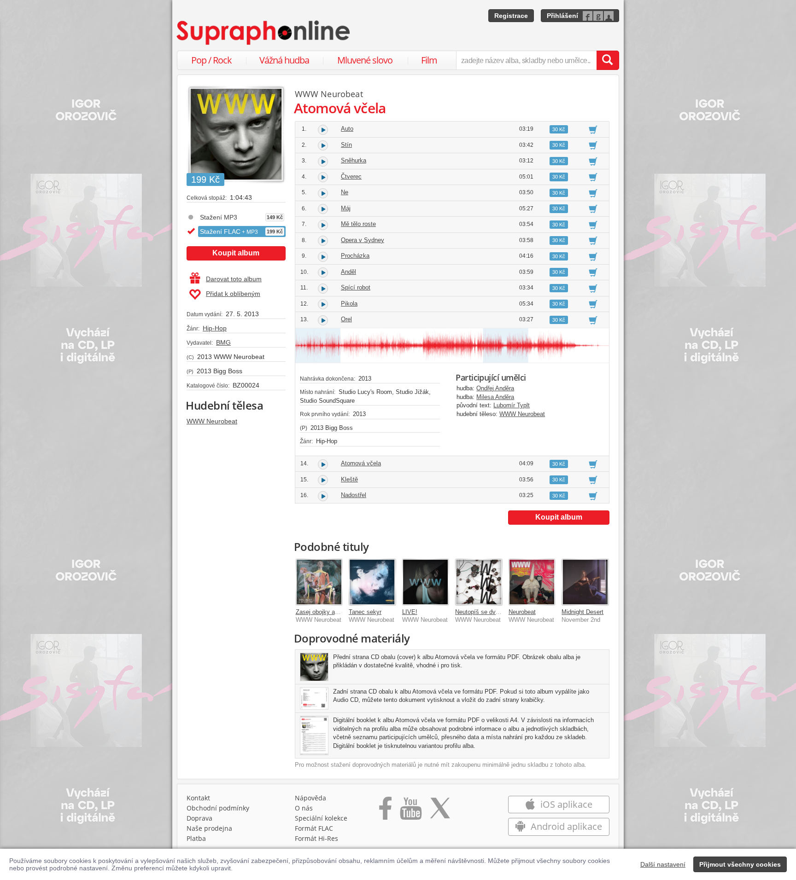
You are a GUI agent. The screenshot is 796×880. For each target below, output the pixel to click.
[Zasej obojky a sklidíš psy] (319, 582)
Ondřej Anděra (495, 388)
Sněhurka (353, 160)
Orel (346, 319)
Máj (346, 208)
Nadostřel (353, 495)
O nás (304, 808)
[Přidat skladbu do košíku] (593, 129)
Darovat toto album (234, 279)
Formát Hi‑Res (316, 838)
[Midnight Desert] (585, 582)
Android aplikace (565, 826)
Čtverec (351, 176)
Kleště (349, 479)
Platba (196, 838)
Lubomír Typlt (511, 405)
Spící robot (355, 287)
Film (429, 60)
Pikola (349, 303)
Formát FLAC (314, 828)
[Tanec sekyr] (372, 582)
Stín (346, 144)
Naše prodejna (209, 828)
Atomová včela (361, 463)
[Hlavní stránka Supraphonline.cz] (264, 32)
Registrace (511, 15)
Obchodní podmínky (218, 808)
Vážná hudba (284, 60)
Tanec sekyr (365, 611)
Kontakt (198, 797)
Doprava (199, 818)
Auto (347, 128)
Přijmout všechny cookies (740, 864)
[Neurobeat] (532, 582)
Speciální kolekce (321, 818)
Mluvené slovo (364, 60)
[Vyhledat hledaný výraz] (607, 60)
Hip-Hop (215, 328)
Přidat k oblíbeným (233, 293)
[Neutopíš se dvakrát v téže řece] (478, 582)
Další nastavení (662, 864)
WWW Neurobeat (212, 421)
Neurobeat (522, 611)
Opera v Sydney (362, 240)
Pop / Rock (211, 60)
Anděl (348, 271)
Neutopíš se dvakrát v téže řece (498, 611)
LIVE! (409, 611)
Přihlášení (562, 15)
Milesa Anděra (495, 397)
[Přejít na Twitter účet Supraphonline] (439, 811)
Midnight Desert (582, 611)
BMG (223, 342)
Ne (344, 192)
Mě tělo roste (358, 223)
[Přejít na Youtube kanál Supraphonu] (410, 811)
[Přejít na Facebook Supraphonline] (385, 811)
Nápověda (310, 797)
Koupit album (235, 253)
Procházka (355, 255)
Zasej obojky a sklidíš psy (331, 611)
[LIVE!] (425, 582)
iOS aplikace (565, 804)
